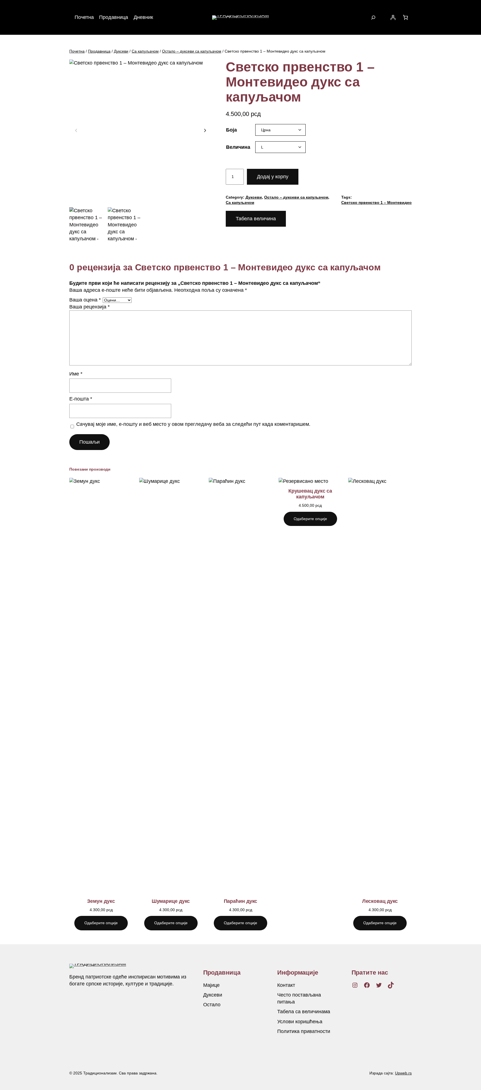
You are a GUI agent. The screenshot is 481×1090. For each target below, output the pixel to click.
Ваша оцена (85, 300)
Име (75, 374)
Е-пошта (80, 399)
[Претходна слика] (76, 130)
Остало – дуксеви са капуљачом (191, 51)
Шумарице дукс (171, 901)
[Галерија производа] (140, 131)
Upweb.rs (403, 1073)
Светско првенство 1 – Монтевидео (376, 202)
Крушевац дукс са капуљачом (310, 493)
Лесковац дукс (380, 901)
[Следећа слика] (204, 130)
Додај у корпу (272, 176)
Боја (231, 130)
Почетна (77, 51)
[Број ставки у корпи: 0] (405, 17)
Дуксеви (121, 51)
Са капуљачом (145, 51)
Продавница (99, 51)
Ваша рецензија (89, 307)
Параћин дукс (240, 901)
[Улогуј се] (393, 17)
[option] (125, 225)
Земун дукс (101, 901)
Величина (238, 147)
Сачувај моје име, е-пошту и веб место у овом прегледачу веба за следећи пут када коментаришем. (193, 424)
